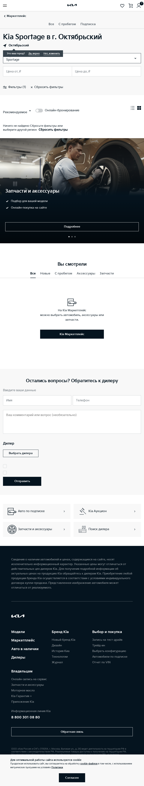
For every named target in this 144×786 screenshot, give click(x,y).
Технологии (60, 657)
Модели (18, 632)
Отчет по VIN (101, 662)
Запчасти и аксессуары (27, 685)
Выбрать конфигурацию (109, 651)
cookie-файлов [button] (89, 763)
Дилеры (18, 657)
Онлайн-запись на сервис (29, 679)
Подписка (88, 24)
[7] (138, 5)
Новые (45, 273)
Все (51, 24)
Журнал (57, 662)
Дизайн (57, 645)
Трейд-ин (98, 645)
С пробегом (67, 24)
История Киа (61, 651)
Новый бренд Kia (63, 640)
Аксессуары (86, 273)
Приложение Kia (22, 702)
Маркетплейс (23, 640)
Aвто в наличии (25, 649)
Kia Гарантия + (21, 696)
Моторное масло (23, 690)
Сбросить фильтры (53, 130)
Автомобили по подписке (109, 657)
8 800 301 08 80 (25, 717)
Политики (57, 767)
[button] (69, 236)
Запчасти (107, 273)
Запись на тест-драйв (107, 640)
